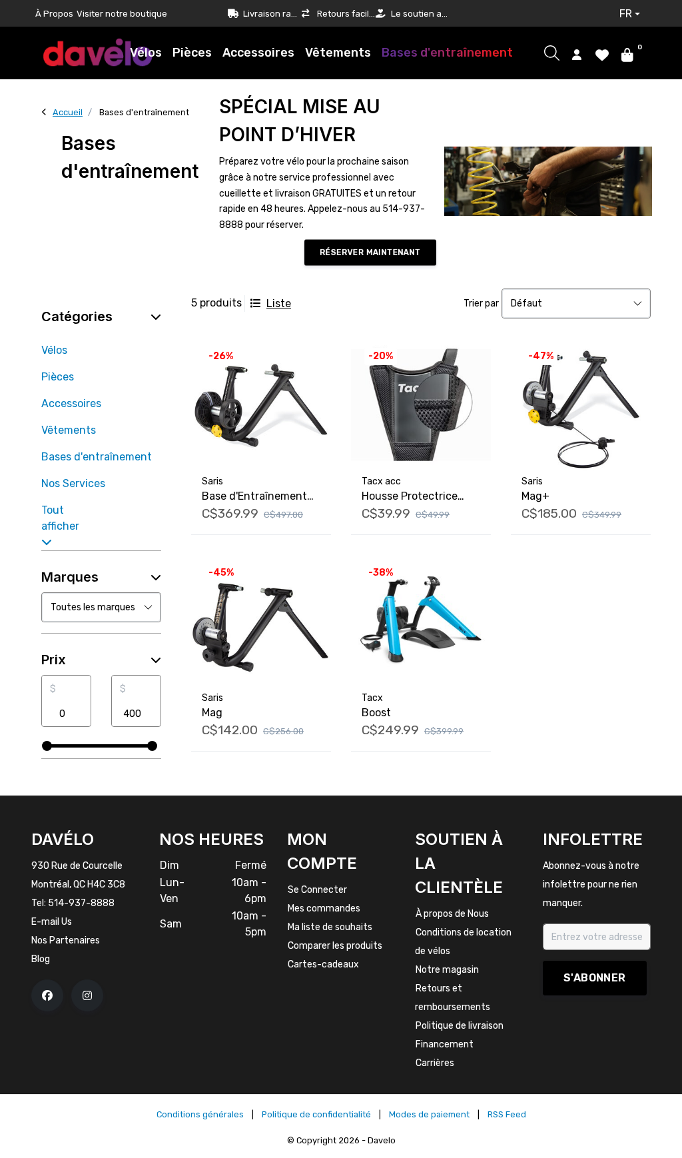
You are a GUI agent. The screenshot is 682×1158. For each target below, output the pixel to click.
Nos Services (73, 483)
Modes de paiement (429, 1114)
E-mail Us (51, 921)
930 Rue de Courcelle (77, 865)
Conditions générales (200, 1114)
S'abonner (594, 977)
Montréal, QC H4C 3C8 (78, 884)
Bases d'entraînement (447, 52)
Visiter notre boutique (122, 14)
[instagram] (87, 995)
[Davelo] (98, 52)
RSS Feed (507, 1114)
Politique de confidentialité (316, 1114)
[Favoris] (602, 54)
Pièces (192, 52)
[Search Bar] (551, 53)
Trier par (481, 303)
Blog (40, 959)
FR (625, 13)
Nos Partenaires (65, 940)
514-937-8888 (81, 903)
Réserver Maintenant (370, 252)
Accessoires (258, 52)
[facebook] (47, 995)
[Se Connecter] (576, 54)
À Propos (54, 14)
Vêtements (338, 52)
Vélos (146, 52)
